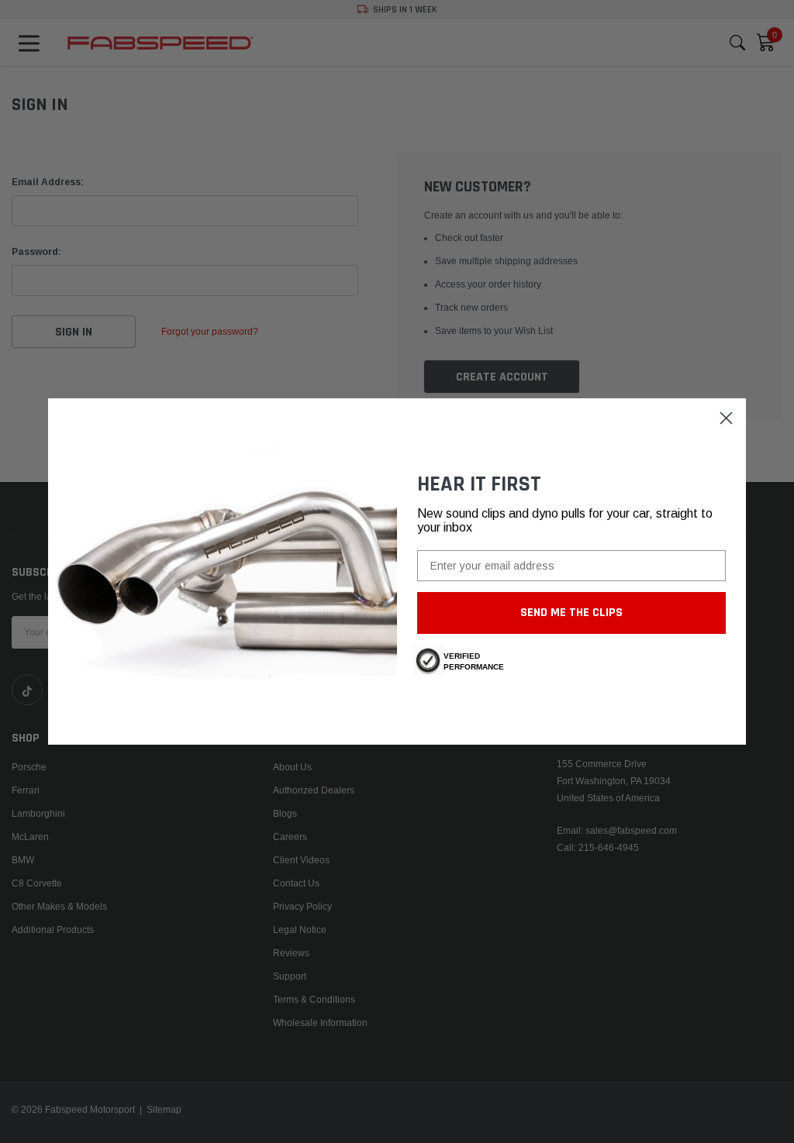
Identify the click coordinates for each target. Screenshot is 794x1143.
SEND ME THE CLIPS (571, 612)
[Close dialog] (726, 418)
